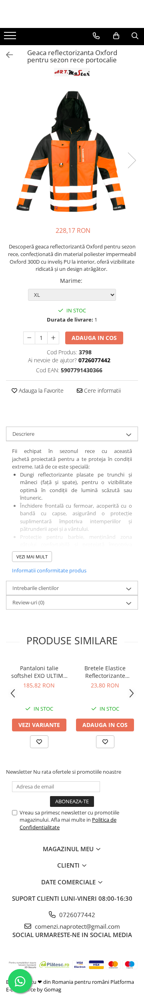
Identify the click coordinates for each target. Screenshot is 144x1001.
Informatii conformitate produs (49, 570)
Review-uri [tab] (28, 602)
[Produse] (11, 38)
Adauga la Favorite (40, 390)
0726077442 (76, 915)
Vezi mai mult (32, 557)
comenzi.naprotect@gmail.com (76, 926)
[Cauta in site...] (135, 36)
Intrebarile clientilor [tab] (35, 588)
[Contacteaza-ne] (96, 36)
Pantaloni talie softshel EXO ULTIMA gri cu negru (39, 671)
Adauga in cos (94, 338)
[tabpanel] (72, 152)
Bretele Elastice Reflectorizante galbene (105, 671)
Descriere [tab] (23, 433)
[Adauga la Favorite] (39, 741)
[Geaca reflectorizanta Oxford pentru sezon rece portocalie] (72, 152)
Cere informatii (101, 390)
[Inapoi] (6, 55)
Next (131, 160)
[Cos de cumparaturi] (116, 36)
